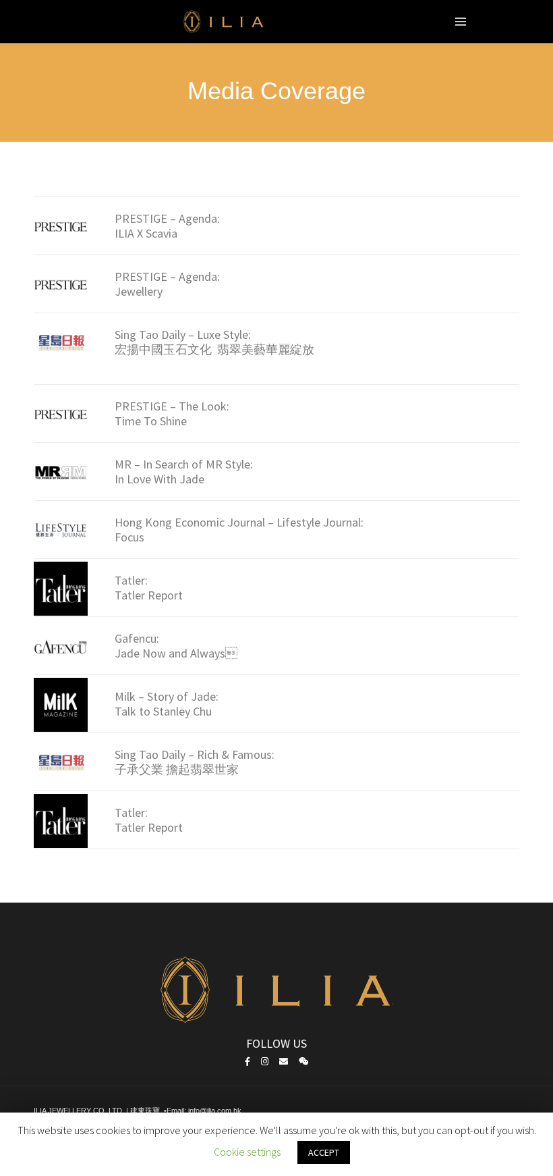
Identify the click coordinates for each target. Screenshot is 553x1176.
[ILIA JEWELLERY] (223, 25)
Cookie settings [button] (247, 1151)
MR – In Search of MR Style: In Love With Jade (184, 471)
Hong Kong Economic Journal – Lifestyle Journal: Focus (239, 529)
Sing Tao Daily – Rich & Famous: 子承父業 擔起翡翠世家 (194, 762)
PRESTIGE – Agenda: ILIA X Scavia (167, 226)
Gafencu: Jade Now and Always (176, 646)
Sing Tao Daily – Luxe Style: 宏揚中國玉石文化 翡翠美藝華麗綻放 (214, 342)
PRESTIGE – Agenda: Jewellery (167, 284)
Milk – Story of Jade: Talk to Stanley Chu (167, 704)
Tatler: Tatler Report (149, 587)
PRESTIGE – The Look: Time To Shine (172, 413)
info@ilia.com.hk (214, 1110)
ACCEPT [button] (323, 1152)
